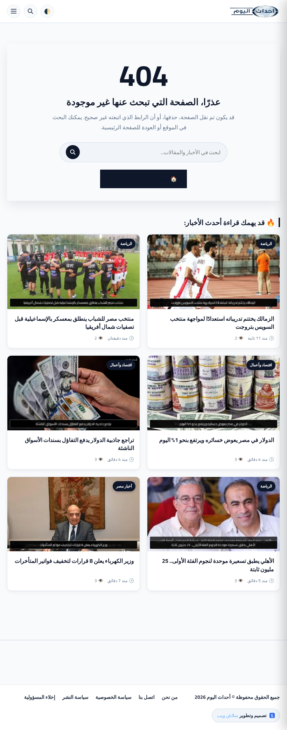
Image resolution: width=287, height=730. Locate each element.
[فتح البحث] (30, 11)
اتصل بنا (147, 697)
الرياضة (266, 243)
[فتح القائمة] (13, 11)
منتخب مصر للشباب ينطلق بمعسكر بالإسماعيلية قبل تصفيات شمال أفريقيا (74, 322)
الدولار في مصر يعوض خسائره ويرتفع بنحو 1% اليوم (216, 440)
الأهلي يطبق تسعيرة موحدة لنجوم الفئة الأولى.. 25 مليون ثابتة (218, 564)
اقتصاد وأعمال (261, 364)
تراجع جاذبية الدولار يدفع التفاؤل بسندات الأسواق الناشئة (79, 444)
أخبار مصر (124, 486)
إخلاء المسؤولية (39, 697)
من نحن (170, 697)
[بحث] (73, 152)
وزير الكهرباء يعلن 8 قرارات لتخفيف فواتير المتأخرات (74, 560)
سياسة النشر (75, 697)
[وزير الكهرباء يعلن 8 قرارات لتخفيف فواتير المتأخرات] (73, 514)
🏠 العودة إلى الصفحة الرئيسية (143, 179)
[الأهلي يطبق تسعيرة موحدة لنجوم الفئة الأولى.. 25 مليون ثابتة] (213, 514)
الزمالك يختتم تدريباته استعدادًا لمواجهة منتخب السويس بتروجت (222, 322)
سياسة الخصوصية (114, 697)
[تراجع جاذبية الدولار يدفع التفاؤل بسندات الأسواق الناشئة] (73, 393)
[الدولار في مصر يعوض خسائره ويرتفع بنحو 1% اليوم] (213, 393)
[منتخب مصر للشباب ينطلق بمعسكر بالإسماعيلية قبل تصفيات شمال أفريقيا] (73, 271)
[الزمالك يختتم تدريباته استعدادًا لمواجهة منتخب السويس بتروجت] (213, 271)
